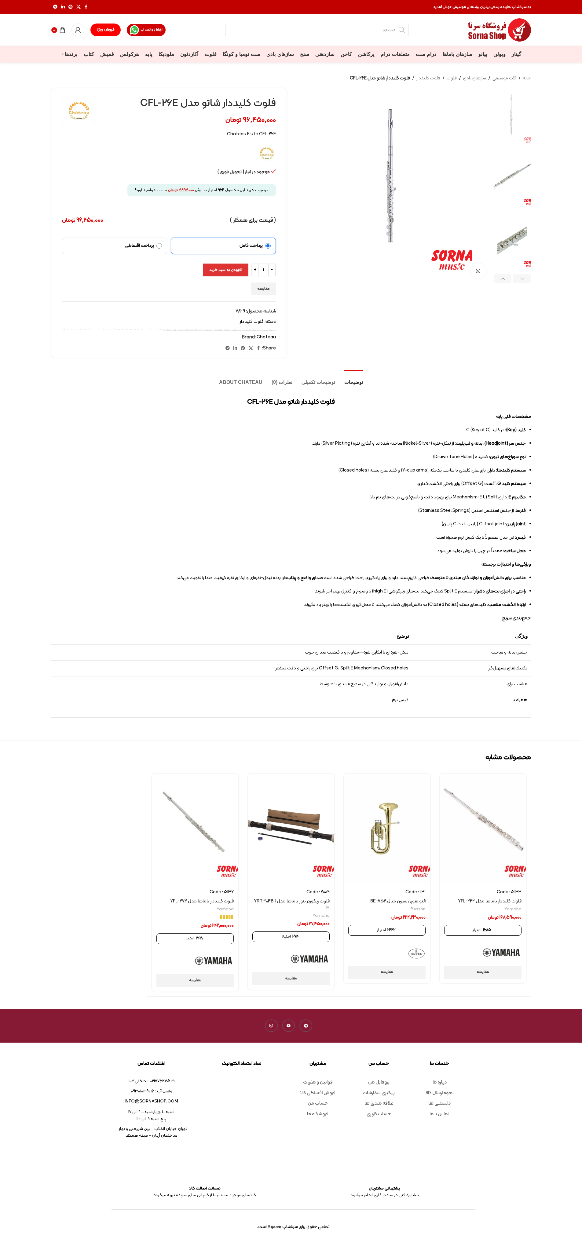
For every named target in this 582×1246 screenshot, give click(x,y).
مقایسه (263, 289)
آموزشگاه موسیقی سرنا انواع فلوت (240, 329)
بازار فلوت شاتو (228, 329)
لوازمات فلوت (198, 330)
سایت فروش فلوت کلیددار (149, 329)
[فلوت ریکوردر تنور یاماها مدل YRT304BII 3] (291, 829)
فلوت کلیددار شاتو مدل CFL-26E (241, 330)
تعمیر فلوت (183, 329)
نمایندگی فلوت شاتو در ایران (174, 330)
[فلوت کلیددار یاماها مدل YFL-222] (483, 829)
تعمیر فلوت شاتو (180, 329)
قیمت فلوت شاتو (209, 330)
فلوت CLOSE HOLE (95, 329)
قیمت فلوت (224, 330)
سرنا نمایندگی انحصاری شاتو (142, 329)
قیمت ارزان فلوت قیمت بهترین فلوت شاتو (231, 330)
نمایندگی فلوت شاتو (180, 330)
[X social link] (78, 7)
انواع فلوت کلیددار (233, 329)
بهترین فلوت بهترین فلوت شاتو (222, 329)
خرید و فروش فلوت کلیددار (167, 329)
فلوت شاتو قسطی (270, 330)
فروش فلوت (125, 329)
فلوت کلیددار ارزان (248, 330)
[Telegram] (305, 1025)
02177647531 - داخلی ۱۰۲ (151, 1081)
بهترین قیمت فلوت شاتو (214, 329)
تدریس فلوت (187, 329)
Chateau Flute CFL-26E (270, 329)
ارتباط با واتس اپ (152, 29)
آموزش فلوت (252, 329)
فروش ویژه (106, 30)
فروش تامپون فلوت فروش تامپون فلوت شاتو (132, 329)
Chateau (266, 337)
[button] (522, 278)
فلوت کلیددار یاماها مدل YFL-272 (202, 901)
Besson (418, 909)
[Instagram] (271, 1025)
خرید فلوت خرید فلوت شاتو (174, 329)
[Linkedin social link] (63, 7)
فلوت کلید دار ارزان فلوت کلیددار (255, 330)
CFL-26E (256, 329)
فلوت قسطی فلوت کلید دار (263, 330)
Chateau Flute (265, 329)
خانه (527, 78)
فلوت (452, 78)
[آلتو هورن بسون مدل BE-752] (387, 829)
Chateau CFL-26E (260, 329)
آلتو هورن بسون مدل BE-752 (398, 901)
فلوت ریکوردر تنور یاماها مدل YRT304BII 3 (292, 904)
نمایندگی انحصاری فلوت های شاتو (192, 330)
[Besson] (416, 953)
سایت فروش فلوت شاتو (156, 329)
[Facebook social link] (86, 7)
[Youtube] (288, 1025)
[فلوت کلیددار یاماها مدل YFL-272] (195, 829)
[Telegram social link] (55, 7)
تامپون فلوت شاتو (192, 329)
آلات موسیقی (504, 78)
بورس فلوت (208, 329)
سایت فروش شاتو (161, 329)
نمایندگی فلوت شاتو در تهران (166, 330)
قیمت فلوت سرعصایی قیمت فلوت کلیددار (217, 330)
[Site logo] (499, 30)
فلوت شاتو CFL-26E (71, 329)
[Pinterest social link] (71, 7)
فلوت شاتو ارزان (66, 329)
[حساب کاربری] (77, 30)
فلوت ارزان (90, 329)
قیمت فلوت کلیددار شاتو (204, 330)
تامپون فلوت (196, 329)
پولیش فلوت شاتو (200, 329)
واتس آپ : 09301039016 (151, 1091)
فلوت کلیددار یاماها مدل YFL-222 (490, 901)
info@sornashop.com (151, 1101)
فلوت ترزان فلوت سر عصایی (85, 329)
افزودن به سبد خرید (225, 270)
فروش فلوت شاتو (121, 329)
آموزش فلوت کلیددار (248, 329)
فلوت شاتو (75, 329)
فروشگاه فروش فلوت (116, 329)
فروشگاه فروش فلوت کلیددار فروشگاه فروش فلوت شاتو (107, 329)
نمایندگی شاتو (185, 330)
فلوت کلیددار (428, 78)
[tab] (353, 379)
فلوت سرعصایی (79, 329)
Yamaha (513, 909)
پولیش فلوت (205, 329)
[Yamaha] (501, 953)
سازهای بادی (474, 78)
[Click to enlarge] (478, 271)
